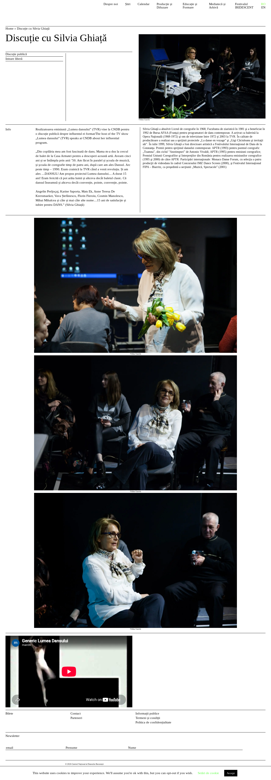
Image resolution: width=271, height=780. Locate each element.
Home (10, 28)
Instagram (263, 714)
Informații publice (147, 713)
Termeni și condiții (148, 718)
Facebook (256, 714)
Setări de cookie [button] (208, 773)
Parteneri (76, 718)
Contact (76, 713)
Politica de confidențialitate (153, 722)
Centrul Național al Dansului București (30, 8)
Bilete (9, 713)
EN (263, 7)
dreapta (260, 220)
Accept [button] (231, 773)
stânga (20, 424)
